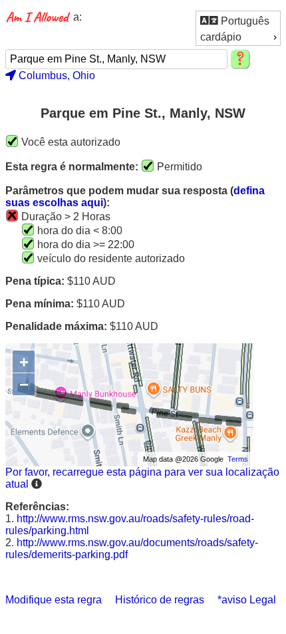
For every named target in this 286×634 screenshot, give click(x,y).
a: (77, 17)
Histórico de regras (159, 599)
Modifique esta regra (53, 599)
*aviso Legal (246, 599)
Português (243, 21)
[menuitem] (238, 20)
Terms (237, 459)
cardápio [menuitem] (220, 37)
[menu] (238, 28)
